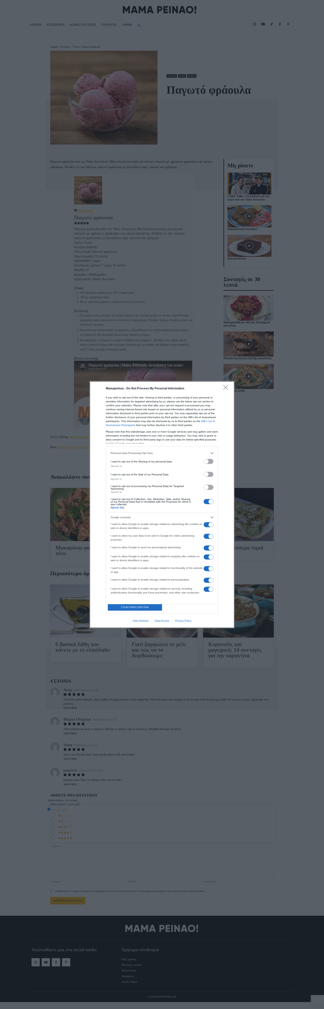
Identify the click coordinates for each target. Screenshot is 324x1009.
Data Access (162, 620)
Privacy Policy (183, 620)
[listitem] (162, 453)
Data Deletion (141, 620)
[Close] (226, 388)
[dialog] (162, 504)
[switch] (208, 461)
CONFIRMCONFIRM (135, 607)
